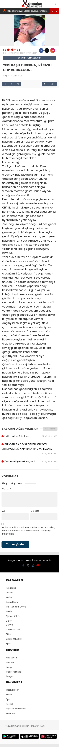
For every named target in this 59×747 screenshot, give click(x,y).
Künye (9, 667)
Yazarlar (10, 662)
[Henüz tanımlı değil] (41, 50)
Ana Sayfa (11, 657)
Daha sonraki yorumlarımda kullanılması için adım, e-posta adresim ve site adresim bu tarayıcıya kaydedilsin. (28, 530)
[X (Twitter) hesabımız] (27, 565)
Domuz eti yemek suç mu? (30, 461)
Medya (9, 611)
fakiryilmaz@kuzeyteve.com (24, 53)
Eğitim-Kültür (13, 616)
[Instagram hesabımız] (33, 565)
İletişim (9, 676)
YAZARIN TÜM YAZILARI (29, 58)
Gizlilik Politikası (13, 671)
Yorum (6, 489)
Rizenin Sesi (37, 726)
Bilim (8, 634)
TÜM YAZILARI (50, 428)
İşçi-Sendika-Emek (16, 606)
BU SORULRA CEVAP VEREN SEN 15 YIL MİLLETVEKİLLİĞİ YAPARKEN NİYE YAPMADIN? (29, 448)
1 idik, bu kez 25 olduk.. (30, 436)
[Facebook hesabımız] (23, 565)
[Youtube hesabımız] (37, 565)
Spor (8, 643)
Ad (3, 510)
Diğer (8, 620)
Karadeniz (11, 587)
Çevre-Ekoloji (13, 629)
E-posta (35, 510)
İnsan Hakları (12, 602)
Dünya (9, 624)
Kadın (9, 597)
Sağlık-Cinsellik (13, 638)
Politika (9, 592)
